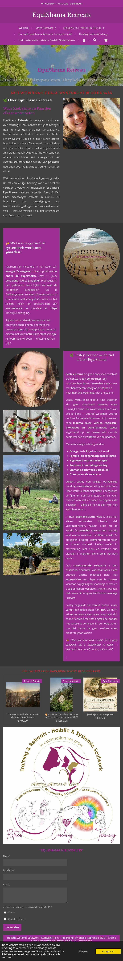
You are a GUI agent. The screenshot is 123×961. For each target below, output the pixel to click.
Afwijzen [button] (83, 951)
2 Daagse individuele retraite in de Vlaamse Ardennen (22, 716)
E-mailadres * (9, 870)
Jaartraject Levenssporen (100, 714)
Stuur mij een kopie (16, 919)
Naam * (6, 856)
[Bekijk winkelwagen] (105, 40)
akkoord (11, 912)
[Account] (84, 40)
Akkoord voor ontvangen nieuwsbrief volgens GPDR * (27, 907)
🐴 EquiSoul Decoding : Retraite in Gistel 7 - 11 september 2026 (61, 716)
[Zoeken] (94, 39)
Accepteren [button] (108, 951)
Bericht (6, 884)
